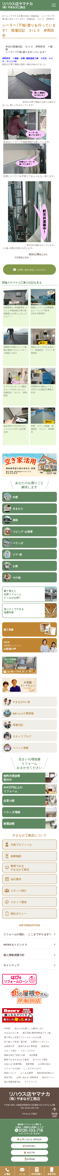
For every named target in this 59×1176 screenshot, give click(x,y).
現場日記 (36, 15)
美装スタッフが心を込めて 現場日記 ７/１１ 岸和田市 (43, 349)
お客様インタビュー (40, 1041)
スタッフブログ (28, 1050)
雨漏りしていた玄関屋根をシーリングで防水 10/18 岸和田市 (42, 310)
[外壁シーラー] (24, 172)
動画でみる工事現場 (27, 1046)
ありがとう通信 (40, 1059)
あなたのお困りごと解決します (28, 1028)
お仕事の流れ (44, 1063)
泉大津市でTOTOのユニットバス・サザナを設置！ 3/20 (16, 428)
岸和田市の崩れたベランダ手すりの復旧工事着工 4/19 (42, 389)
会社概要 (33, 1055)
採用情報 (31, 1159)
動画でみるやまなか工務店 (16, 1059)
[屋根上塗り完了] (29, 97)
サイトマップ (11, 965)
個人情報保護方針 (13, 955)
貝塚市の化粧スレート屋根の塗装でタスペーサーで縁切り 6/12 (15, 349)
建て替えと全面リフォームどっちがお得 (22, 1037)
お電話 (7, 1173)
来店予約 (8, 1077)
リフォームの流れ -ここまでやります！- (27, 934)
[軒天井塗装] (29, 240)
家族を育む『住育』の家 (14, 1055)
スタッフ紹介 (10, 1050)
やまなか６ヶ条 (11, 1032)
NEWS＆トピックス (15, 944)
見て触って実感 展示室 (15, 1041)
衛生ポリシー (48, 1077)
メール (22, 1173)
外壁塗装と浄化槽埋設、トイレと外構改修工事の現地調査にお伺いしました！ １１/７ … (16, 312)
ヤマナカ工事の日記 (19, 15)
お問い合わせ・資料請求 (27, 1077)
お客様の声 (9, 1046)
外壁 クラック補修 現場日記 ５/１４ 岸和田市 (42, 428)
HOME (7, 1028)
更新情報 (30, 1063)
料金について (10, 1072)
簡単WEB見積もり (45, 1072)
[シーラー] (24, 137)
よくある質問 (27, 1072)
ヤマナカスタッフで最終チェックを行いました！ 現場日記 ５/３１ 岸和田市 (15, 391)
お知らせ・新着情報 (13, 1063)
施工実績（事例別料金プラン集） (37, 1032)
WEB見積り (30, 1145)
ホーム (5, 15)
